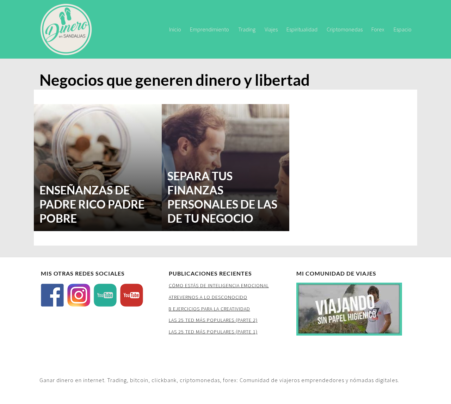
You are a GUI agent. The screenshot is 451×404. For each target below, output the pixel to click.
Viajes (271, 29)
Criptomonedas (345, 29)
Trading (246, 29)
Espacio (403, 29)
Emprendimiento (209, 29)
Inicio (175, 29)
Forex (377, 29)
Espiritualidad (301, 29)
